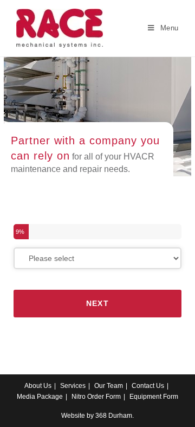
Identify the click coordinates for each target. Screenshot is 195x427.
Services (73, 386)
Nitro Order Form (96, 396)
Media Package (40, 396)
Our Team (108, 386)
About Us (37, 386)
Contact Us (148, 386)
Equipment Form (153, 396)
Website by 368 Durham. (97, 415)
